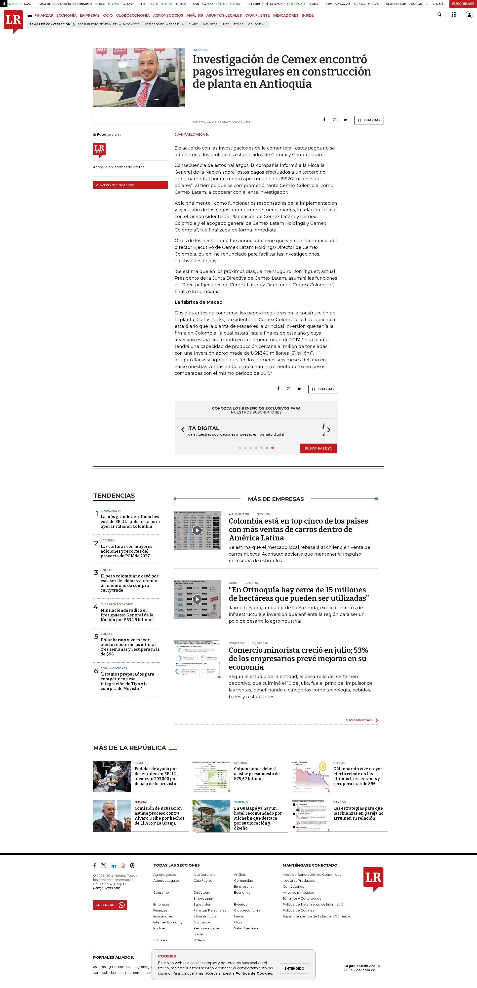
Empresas (161, 904)
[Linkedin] (345, 119)
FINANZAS (44, 15)
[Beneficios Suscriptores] (454, 14)
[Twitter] (334, 119)
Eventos (240, 904)
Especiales (202, 904)
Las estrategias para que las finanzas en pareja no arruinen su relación (358, 813)
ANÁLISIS (195, 15)
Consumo (161, 892)
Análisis (239, 874)
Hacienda (108, 540)
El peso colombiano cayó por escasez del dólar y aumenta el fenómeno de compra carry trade (130, 583)
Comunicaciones (114, 668)
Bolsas (107, 570)
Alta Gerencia (204, 874)
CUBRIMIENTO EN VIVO (117, 604)
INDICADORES (285, 15)
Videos (199, 940)
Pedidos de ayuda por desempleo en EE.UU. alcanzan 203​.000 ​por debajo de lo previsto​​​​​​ (156, 776)
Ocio (238, 922)
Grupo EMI (256, 24)
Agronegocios (164, 874)
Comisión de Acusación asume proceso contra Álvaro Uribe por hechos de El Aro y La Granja (159, 816)
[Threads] (134, 867)
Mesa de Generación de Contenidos (312, 874)
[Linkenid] (116, 867)
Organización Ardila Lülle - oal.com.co (362, 968)
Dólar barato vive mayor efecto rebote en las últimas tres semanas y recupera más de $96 (130, 647)
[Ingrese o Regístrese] (469, 14)
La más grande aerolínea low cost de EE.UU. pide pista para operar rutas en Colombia (130, 521)
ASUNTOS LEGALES (224, 15)
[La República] (13, 22)
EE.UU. (139, 763)
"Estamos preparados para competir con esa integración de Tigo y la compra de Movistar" (127, 681)
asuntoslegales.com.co (111, 967)
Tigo (226, 24)
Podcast (160, 928)
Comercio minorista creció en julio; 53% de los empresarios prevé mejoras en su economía (298, 659)
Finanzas (160, 910)
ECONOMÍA (66, 15)
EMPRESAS (90, 15)
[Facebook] (324, 119)
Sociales (160, 940)
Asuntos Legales (166, 880)
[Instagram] (125, 867)
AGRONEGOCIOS (168, 15)
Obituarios (202, 922)
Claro (193, 24)
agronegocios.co (149, 967)
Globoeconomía (247, 910)
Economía (242, 892)
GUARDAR (372, 120)
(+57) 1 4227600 (106, 888)
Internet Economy (167, 922)
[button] (181, 430)
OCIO (108, 15)
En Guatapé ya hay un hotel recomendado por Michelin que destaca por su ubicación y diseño (258, 818)
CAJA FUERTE (257, 15)
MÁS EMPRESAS (359, 720)
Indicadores (162, 916)
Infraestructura (205, 916)
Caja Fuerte (203, 880)
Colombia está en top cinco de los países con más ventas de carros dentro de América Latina (298, 529)
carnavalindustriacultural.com (116, 973)
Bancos (339, 802)
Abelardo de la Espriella (164, 24)
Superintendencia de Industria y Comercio (317, 916)
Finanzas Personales (210, 910)
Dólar (238, 24)
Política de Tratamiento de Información (314, 904)
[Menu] (31, 15)
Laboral (240, 763)
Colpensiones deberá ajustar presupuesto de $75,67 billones (257, 773)
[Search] (439, 14)
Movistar (210, 24)
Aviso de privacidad (298, 892)
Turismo (241, 802)
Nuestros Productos (299, 880)
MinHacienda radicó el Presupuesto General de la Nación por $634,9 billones (128, 615)
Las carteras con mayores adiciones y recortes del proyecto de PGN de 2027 (126, 551)
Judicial (141, 802)
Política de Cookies (254, 973)
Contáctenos (293, 886)
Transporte (111, 511)
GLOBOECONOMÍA (133, 15)
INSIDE (308, 15)
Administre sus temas (117, 185)
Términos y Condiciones (302, 898)
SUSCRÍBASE (463, 3)
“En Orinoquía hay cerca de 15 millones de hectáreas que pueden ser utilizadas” (299, 594)
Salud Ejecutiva (246, 928)
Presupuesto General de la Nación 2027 (108, 24)
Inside (238, 916)
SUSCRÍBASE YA (318, 448)
